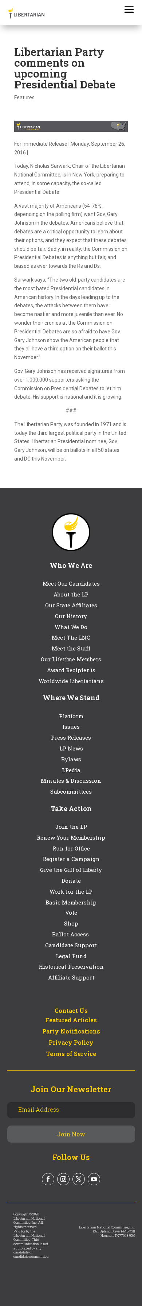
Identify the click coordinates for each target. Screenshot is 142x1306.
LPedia (71, 770)
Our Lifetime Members (71, 659)
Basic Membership (71, 902)
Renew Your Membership (71, 837)
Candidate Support (71, 945)
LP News (71, 748)
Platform (71, 716)
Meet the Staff (71, 648)
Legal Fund (71, 956)
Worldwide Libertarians (71, 681)
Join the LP (71, 826)
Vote (71, 912)
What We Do (71, 627)
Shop (71, 923)
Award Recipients (71, 670)
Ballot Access (71, 934)
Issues (71, 726)
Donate (71, 880)
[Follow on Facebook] (48, 1179)
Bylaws (71, 759)
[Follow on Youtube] (94, 1179)
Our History (71, 616)
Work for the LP (71, 891)
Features (24, 97)
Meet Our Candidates (71, 583)
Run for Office (71, 848)
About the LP (71, 594)
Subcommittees (71, 791)
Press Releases (71, 737)
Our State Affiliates (71, 605)
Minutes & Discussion (71, 780)
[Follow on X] (78, 1179)
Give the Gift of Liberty (71, 869)
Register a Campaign (71, 858)
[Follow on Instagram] (63, 1179)
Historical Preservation (71, 966)
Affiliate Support (71, 977)
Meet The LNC (71, 637)
